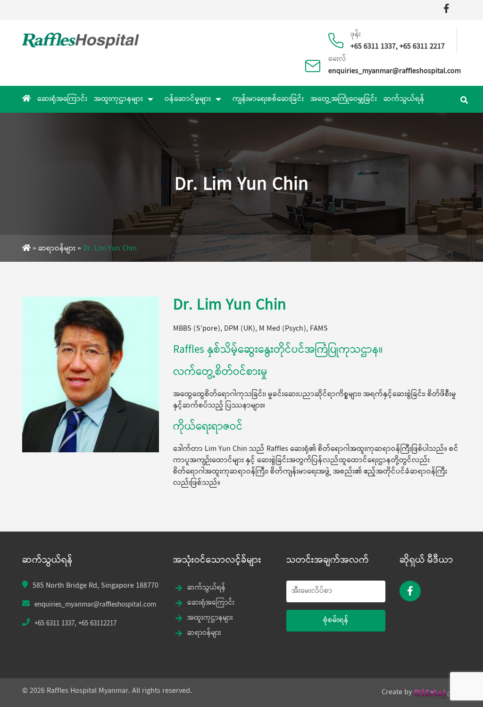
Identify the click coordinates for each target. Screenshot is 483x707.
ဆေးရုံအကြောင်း (62, 99)
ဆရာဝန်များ (56, 248)
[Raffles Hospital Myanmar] (80, 39)
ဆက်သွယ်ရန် (404, 99)
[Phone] (339, 35)
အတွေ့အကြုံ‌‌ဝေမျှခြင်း (343, 99)
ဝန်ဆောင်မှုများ (188, 99)
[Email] (316, 61)
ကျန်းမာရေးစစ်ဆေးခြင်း (268, 99)
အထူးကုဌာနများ (118, 99)
